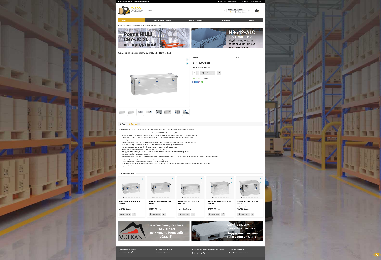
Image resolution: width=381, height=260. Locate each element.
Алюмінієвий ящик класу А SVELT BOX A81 (160, 202)
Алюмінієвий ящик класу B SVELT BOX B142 (189, 202)
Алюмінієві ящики (126, 25)
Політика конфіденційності (141, 1)
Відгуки (135, 124)
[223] (154, 38)
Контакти (251, 20)
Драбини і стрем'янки (196, 20)
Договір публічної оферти (125, 1)
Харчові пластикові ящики (162, 20)
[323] (227, 38)
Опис (124, 124)
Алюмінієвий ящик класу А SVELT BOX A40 (130, 202)
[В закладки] (187, 59)
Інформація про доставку (164, 249)
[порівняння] (187, 63)
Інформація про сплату (163, 252)
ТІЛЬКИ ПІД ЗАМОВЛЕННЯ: (201, 67)
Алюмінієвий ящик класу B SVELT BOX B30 (248, 202)
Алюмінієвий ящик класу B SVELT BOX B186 (219, 202)
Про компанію (225, 20)
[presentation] (118, 112)
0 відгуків (205, 78)
